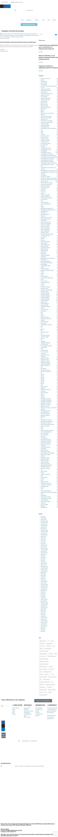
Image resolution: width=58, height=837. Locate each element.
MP (41, 373)
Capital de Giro (44, 119)
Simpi (42, 480)
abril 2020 (43, 578)
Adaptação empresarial (46, 90)
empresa (51, 653)
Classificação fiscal (45, 126)
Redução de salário (45, 459)
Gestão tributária (44, 305)
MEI (41, 367)
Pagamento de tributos (46, 404)
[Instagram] (2, 6)
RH (41, 469)
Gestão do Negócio (45, 297)
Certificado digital (45, 123)
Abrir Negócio (44, 84)
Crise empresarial (44, 202)
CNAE (42, 131)
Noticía (42, 394)
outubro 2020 (44, 569)
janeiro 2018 (43, 619)
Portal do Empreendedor (46, 431)
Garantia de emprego (45, 286)
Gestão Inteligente (45, 303)
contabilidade (49, 643)
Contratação (43, 175)
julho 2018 (43, 610)
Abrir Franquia (44, 83)
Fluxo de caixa (44, 280)
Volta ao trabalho (44, 504)
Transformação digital (45, 501)
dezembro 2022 (44, 530)
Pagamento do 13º (45, 406)
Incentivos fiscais (44, 321)
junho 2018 (43, 611)
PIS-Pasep (43, 416)
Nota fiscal (43, 391)
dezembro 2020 (44, 566)
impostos (41, 674)
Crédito (42, 193)
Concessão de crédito (46, 143)
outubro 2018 (44, 605)
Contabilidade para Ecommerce (47, 158)
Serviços (37, 20)
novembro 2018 (44, 604)
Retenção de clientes (45, 468)
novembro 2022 (44, 531)
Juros (52, 674)
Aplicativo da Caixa (45, 95)
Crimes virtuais (44, 199)
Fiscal (42, 279)
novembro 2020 (44, 567)
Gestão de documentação (46, 289)
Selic (42, 475)
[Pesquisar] (56, 34)
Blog (49, 20)
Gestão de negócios (45, 296)
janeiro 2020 (43, 583)
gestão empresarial (43, 664)
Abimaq (42, 80)
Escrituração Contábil (45, 265)
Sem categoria (44, 477)
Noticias (42, 395)
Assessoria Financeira (45, 98)
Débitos (42, 206)
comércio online (44, 137)
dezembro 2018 (44, 602)
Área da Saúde (44, 96)
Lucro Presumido (44, 351)
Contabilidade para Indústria (47, 160)
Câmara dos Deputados (46, 117)
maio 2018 (43, 613)
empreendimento (43, 653)
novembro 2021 (44, 549)
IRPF (42, 330)
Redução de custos (45, 457)
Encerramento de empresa (47, 262)
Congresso (41, 643)
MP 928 (42, 377)
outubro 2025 (44, 524)
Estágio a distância (45, 268)
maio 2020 (43, 577)
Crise (42, 200)
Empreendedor (44, 243)
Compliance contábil (45, 140)
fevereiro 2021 (44, 563)
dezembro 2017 (44, 620)
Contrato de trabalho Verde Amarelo (49, 178)
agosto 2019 (43, 590)
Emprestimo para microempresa (48, 258)
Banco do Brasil (44, 105)
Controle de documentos (46, 184)
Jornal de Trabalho (45, 336)
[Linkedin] (9, 6)
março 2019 (43, 598)
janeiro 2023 (43, 528)
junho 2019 (43, 593)
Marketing (43, 356)
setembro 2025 (44, 525)
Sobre (43, 20)
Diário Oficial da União (45, 222)
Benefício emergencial (46, 107)
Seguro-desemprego (45, 474)
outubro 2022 (44, 533)
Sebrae (42, 472)
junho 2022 (43, 539)
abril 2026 (43, 516)
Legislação (43, 341)
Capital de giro (42, 640)
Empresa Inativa (44, 249)
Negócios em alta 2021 (46, 389)
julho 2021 (43, 555)
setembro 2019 (44, 589)
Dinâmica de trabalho (45, 225)
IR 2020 (42, 329)
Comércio (43, 134)
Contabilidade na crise (46, 152)
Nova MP (43, 397)
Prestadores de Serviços (46, 441)
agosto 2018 (43, 608)
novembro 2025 (44, 522)
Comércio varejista (45, 138)
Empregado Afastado (45, 247)
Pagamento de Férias (45, 403)
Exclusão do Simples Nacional (47, 270)
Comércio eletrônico (45, 135)
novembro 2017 (44, 622)
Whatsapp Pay (44, 507)
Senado (42, 478)
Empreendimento (44, 246)
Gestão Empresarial (45, 299)
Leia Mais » (2, 49)
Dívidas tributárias (45, 232)
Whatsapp (43, 505)
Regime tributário (44, 462)
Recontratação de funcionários (47, 453)
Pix (41, 418)
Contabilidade (44, 151)
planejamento (42, 687)
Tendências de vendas (46, 496)
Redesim (43, 456)
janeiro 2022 (43, 546)
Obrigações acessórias (46, 398)
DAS (42, 205)
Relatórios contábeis (45, 463)
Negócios (43, 388)
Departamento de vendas (46, 217)
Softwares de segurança (46, 484)
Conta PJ (43, 146)
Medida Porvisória (45, 357)
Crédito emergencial (45, 196)
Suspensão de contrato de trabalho (48, 492)
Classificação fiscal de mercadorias (48, 128)
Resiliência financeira (45, 466)
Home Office (43, 311)
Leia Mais (41, 51)
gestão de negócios (43, 661)
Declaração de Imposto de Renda (48, 209)
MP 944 (42, 380)
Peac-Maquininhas (45, 412)
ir (49, 674)
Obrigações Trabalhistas (46, 401)
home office (51, 669)
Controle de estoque (45, 185)
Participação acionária (45, 410)
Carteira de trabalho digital (46, 122)
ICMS (42, 314)
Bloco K (42, 110)
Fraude (42, 285)
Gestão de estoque (45, 293)
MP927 (42, 383)
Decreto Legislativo (45, 214)
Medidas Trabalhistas (45, 364)
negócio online (44, 386)
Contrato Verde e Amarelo (46, 182)
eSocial (42, 267)
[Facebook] (5, 6)
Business (43, 114)
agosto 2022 (43, 536)
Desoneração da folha (45, 219)
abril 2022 (43, 542)
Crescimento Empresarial (46, 197)
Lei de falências (44, 344)
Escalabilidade (44, 264)
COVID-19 (43, 190)
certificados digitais (45, 125)
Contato (54, 20)
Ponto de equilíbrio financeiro (47, 430)
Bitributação (43, 108)
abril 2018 (43, 614)
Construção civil (44, 144)
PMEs (42, 428)
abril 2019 (43, 596)
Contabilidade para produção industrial (49, 170)
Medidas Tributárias (45, 365)
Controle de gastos (45, 187)
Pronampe (43, 445)
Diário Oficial (43, 220)
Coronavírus (43, 188)
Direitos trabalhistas (45, 229)
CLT (41, 129)
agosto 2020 (43, 572)
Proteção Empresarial (45, 447)
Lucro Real (43, 353)
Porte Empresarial (45, 433)
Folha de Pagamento (45, 282)
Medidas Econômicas (45, 362)
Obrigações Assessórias (46, 400)
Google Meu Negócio (45, 306)
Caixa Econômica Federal (46, 116)
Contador (43, 173)
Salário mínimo (44, 471)
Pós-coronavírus (44, 434)
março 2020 (43, 580)
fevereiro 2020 (44, 581)
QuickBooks (43, 448)
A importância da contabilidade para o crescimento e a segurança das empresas (48, 47)
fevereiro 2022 (44, 545)
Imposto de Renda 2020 (46, 318)
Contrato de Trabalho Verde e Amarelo (49, 179)
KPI (41, 339)
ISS (41, 333)
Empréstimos (44, 259)
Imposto (42, 315)
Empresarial (43, 252)
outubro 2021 (44, 551)
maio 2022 (43, 540)
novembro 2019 (44, 586)
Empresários (43, 253)
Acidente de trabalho (45, 89)
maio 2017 (43, 631)
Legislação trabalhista (45, 342)
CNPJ (42, 132)
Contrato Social (44, 181)
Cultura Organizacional (46, 203)
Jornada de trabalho (45, 335)
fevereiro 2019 (44, 599)
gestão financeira (43, 666)
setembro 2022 (44, 534)
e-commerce (43, 237)
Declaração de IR (44, 211)
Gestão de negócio (45, 294)
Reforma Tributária (45, 460)
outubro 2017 (44, 623)
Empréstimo (43, 256)
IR (41, 327)
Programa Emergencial (46, 444)
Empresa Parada (44, 250)
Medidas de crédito (45, 361)
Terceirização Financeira (46, 498)
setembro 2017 (44, 625)
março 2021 (43, 561)
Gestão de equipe (45, 291)
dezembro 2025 (44, 521)
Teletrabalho (43, 495)
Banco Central (44, 102)
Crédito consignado (45, 194)
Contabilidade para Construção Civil (48, 155)
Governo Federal (44, 309)
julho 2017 (43, 628)
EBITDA (42, 238)
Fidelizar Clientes (44, 276)
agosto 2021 (43, 554)
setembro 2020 (44, 571)
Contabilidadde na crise (46, 149)
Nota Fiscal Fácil (44, 392)
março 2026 (43, 518)
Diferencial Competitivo (46, 223)
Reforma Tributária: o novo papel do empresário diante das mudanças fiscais (48, 57)
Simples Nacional (44, 481)
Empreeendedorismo (45, 241)
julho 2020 (43, 573)
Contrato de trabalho (45, 176)
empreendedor (47, 648)
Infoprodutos (44, 323)
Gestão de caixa (44, 288)
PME (42, 427)
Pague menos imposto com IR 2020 (48, 407)
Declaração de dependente (47, 208)
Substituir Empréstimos (46, 490)
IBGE (42, 312)
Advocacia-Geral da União (46, 93)
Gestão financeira (45, 300)
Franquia (43, 283)
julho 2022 (43, 537)
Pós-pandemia (44, 438)
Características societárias (46, 120)
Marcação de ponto (45, 354)
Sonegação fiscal (44, 486)
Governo (43, 308)
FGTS (42, 274)
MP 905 (42, 374)
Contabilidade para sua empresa (48, 172)
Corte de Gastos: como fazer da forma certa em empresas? (18, 42)
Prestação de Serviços (46, 439)
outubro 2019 (44, 587)
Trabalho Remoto (44, 499)
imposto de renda (47, 671)
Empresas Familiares (45, 255)
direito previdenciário (45, 228)
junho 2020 (43, 575)
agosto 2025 (43, 527)
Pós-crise (43, 436)
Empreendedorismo (45, 244)
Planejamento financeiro (46, 419)
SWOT (42, 493)
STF (42, 489)
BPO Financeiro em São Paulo (47, 113)
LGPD (42, 348)
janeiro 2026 (43, 519)
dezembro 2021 (44, 548)
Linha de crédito (44, 350)
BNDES (42, 111)
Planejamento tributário (46, 422)
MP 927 (42, 376)
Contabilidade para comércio (47, 154)
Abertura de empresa (45, 78)
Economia (43, 240)
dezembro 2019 (44, 584)
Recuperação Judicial (45, 454)
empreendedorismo (43, 651)
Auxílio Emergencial (45, 99)
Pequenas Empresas (45, 413)
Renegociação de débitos (46, 465)
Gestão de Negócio (43, 658)
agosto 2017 (43, 626)
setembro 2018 (44, 607)
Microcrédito (43, 368)
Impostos (43, 320)
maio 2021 (43, 558)
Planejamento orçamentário (47, 421)
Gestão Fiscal (44, 302)
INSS (42, 326)
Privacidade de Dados (45, 442)
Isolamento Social (44, 332)
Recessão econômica (45, 451)
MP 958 (42, 382)
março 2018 (43, 616)
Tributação (43, 502)
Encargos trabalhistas (45, 261)
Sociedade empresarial (46, 483)
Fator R (42, 271)
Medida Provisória (45, 359)
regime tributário (51, 689)
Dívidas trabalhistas (45, 231)
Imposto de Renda (45, 317)
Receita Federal (44, 450)
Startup (42, 487)
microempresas (46, 679)
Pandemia (43, 409)
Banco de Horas (44, 104)
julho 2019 (43, 592)
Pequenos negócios (45, 415)
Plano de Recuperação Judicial (47, 424)
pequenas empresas (49, 684)
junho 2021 (43, 557)
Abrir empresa (44, 81)
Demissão (43, 216)
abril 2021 (43, 560)
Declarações (43, 212)
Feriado (42, 273)
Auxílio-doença (44, 101)
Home (22, 20)
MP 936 (42, 379)
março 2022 (43, 543)
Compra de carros (45, 141)
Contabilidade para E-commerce (48, 157)
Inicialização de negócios (46, 324)
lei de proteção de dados (46, 345)
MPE (42, 385)
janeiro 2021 (43, 564)
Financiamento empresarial (47, 277)
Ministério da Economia (46, 371)
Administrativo (44, 92)
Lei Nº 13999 (43, 347)
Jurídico (42, 338)
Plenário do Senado (45, 425)
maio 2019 (43, 595)
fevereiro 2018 (44, 617)
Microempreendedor (45, 370)
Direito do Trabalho (45, 226)
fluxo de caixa (42, 656)
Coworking (43, 191)
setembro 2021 (44, 552)
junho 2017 (43, 629)
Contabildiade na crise (46, 148)
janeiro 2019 (43, 601)
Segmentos (28, 20)
